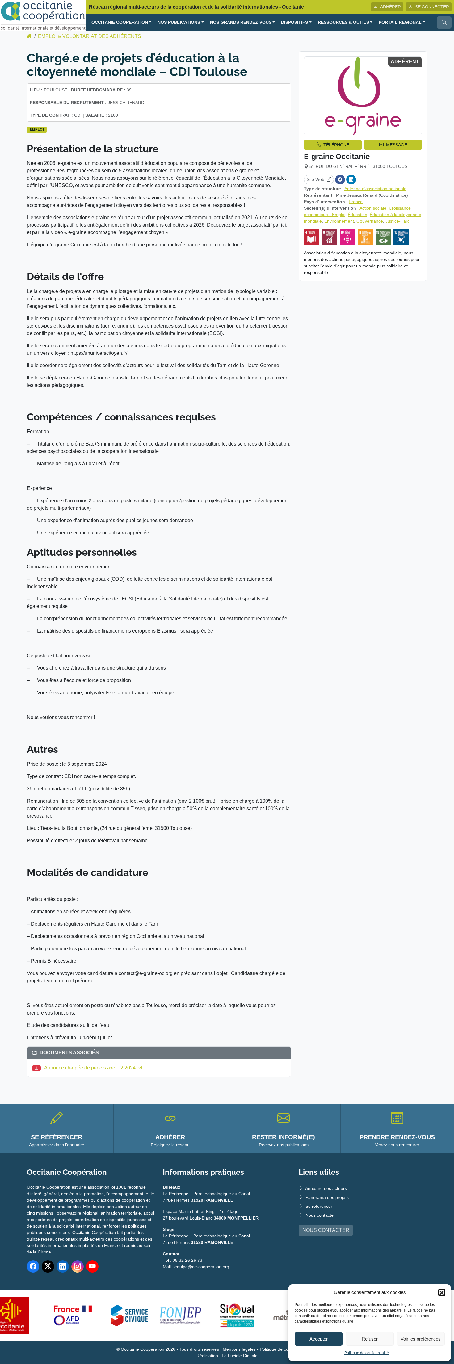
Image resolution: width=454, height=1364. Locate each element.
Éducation (357, 214)
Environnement (339, 221)
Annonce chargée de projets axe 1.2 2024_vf (93, 1067)
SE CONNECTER (432, 6)
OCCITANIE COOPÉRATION (119, 22)
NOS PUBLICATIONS (179, 22)
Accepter (318, 1338)
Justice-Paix (397, 221)
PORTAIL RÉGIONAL (400, 22)
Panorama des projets (327, 1197)
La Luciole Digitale (240, 1355)
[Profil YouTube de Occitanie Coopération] (92, 1266)
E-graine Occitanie (337, 156)
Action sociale (372, 208)
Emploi (37, 129)
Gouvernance (369, 221)
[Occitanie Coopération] (43, 15)
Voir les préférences (421, 1338)
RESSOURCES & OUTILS (343, 22)
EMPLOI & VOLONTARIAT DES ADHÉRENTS (89, 36)
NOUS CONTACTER (325, 1230)
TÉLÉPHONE (336, 144)
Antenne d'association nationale (375, 188)
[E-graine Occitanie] (363, 96)
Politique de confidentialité (366, 1353)
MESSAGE (396, 144)
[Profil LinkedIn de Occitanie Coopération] (63, 1266)
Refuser (370, 1338)
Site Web (315, 179)
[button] (442, 1292)
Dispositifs (294, 22)
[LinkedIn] (351, 179)
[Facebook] (340, 179)
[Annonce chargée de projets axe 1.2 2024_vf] (37, 1067)
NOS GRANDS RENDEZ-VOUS (240, 22)
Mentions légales (239, 1349)
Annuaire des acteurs (326, 1188)
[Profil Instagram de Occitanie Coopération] (77, 1266)
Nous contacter (320, 1215)
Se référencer (318, 1206)
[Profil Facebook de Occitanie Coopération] (33, 1266)
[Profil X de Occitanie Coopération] (48, 1266)
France (356, 201)
